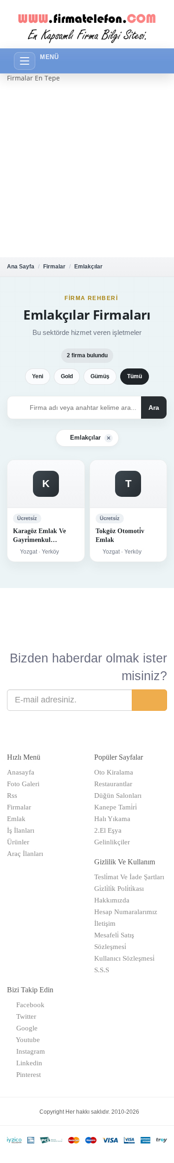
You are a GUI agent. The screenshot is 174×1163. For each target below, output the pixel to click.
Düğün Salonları (118, 795)
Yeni (37, 376)
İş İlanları (20, 830)
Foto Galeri (23, 784)
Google (25, 1028)
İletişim (105, 923)
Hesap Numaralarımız (125, 912)
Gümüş (100, 376)
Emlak (16, 818)
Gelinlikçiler (112, 842)
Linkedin (27, 1063)
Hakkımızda (111, 900)
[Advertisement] (87, 170)
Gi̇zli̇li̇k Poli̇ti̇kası (119, 888)
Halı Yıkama (112, 818)
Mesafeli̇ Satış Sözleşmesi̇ (114, 940)
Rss (12, 795)
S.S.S (101, 970)
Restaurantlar (113, 784)
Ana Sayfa (20, 266)
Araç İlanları (25, 853)
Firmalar (54, 266)
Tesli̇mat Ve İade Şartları (129, 877)
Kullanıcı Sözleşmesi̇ (124, 958)
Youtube (26, 1039)
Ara (153, 407)
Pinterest (27, 1074)
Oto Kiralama (113, 772)
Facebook (29, 1005)
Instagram (29, 1051)
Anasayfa (20, 772)
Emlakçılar (88, 266)
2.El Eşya (108, 830)
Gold (67, 376)
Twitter (24, 1016)
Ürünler (18, 842)
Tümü (134, 376)
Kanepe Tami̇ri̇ (115, 807)
